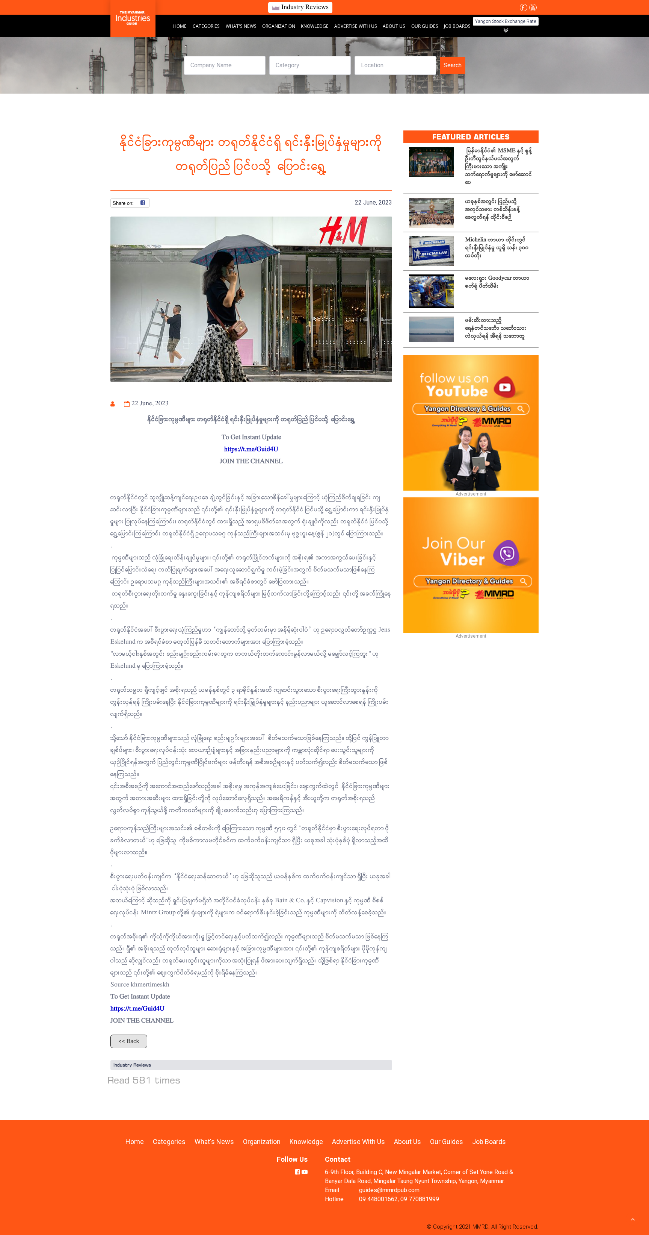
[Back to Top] (633, 1219)
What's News (242, 26)
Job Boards (457, 26)
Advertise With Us (356, 26)
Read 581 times (144, 1080)
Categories (206, 26)
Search (453, 65)
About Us (394, 26)
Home (180, 26)
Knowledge (315, 26)
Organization (279, 26)
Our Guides (425, 26)
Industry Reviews (132, 1065)
